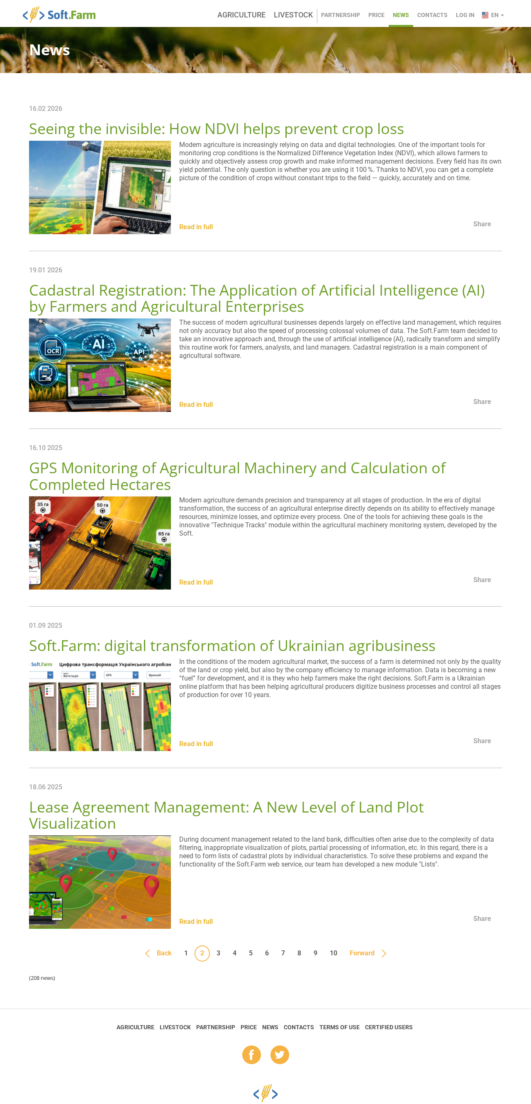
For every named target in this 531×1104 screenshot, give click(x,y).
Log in (465, 15)
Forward (362, 953)
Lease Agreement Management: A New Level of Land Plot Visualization (226, 815)
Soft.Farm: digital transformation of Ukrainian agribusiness (232, 645)
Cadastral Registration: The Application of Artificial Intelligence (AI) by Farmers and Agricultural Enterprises (257, 298)
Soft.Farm (64, 14)
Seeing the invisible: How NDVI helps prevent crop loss (216, 128)
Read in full (196, 227)
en (495, 15)
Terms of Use (339, 1027)
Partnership (340, 15)
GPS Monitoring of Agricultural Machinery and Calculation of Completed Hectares (237, 476)
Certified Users (389, 1027)
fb (251, 1055)
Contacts (432, 15)
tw (279, 1055)
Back (164, 953)
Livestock (293, 14)
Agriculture (241, 14)
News (401, 15)
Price (376, 15)
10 (333, 953)
